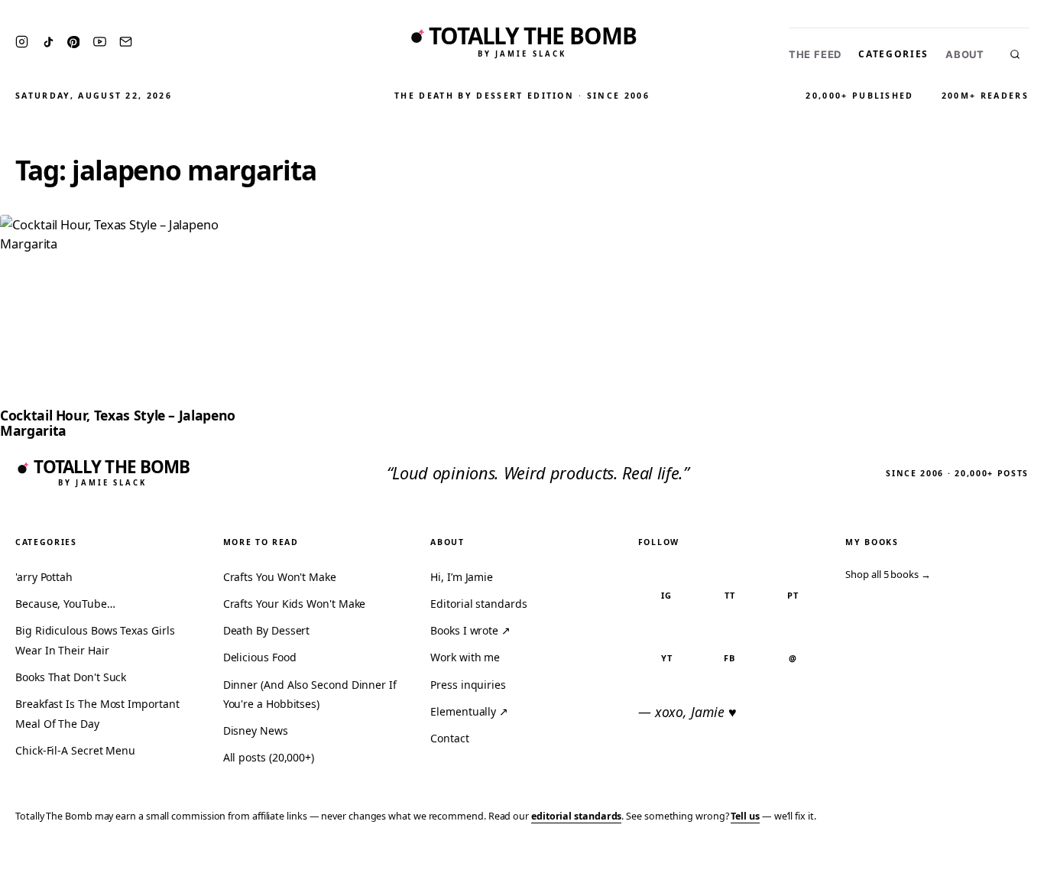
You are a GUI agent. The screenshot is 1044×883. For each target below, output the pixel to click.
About (964, 55)
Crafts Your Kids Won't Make (294, 603)
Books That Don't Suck (70, 677)
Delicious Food (260, 657)
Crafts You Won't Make (279, 577)
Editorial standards (478, 603)
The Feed (815, 55)
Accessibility (992, 861)
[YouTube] (99, 41)
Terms (796, 861)
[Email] (125, 41)
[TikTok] (48, 42)
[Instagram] (21, 41)
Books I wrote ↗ (470, 630)
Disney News (255, 730)
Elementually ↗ (469, 711)
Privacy (742, 861)
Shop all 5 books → (888, 574)
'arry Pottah (44, 577)
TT (730, 595)
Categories (893, 53)
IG (666, 595)
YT (667, 658)
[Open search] (1015, 54)
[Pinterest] (73, 42)
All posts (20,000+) (268, 757)
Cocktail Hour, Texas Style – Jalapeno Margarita (117, 422)
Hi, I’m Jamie (461, 577)
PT (793, 595)
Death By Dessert (266, 630)
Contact (449, 738)
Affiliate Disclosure (883, 861)
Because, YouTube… (65, 603)
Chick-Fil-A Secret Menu (75, 750)
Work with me (465, 657)
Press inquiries (468, 684)
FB (729, 658)
